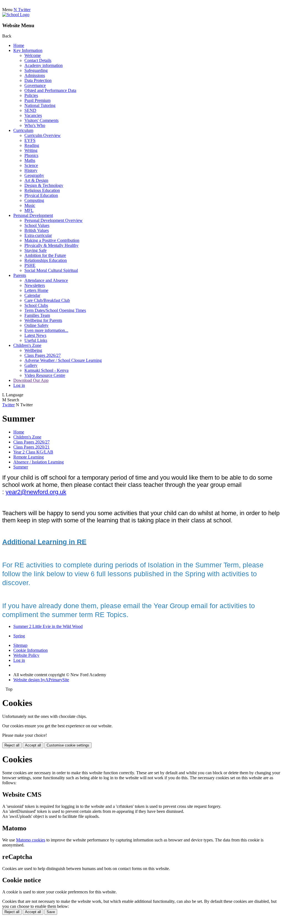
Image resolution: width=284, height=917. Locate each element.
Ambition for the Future (45, 255)
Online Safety (36, 325)
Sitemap (20, 645)
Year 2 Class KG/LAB (33, 452)
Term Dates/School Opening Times (55, 310)
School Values (36, 225)
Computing (34, 200)
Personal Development (33, 215)
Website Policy (26, 655)
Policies (31, 95)
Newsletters (34, 285)
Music (29, 205)
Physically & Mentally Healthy (51, 245)
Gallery (30, 365)
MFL (29, 210)
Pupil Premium (37, 100)
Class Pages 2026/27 (42, 355)
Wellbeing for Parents (43, 320)
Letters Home (36, 290)
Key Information (27, 50)
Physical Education (41, 195)
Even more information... (46, 330)
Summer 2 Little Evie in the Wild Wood (48, 626)
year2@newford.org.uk (36, 491)
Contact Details (37, 60)
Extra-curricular (38, 235)
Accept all (33, 745)
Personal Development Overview (53, 220)
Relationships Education (45, 260)
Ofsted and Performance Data (50, 90)
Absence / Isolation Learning (38, 462)
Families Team (37, 315)
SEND (30, 110)
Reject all (11, 745)
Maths (29, 160)
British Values (36, 230)
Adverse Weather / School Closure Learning (63, 360)
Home (18, 45)
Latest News (35, 335)
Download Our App (31, 380)
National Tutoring (39, 105)
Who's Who (34, 125)
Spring (19, 635)
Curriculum (23, 130)
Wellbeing (33, 350)
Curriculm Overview (42, 135)
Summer (20, 467)
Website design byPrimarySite (41, 679)
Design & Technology (43, 185)
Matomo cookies (30, 840)
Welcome (32, 55)
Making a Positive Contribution (51, 240)
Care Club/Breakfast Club (47, 300)
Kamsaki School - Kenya (46, 370)
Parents (19, 275)
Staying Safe (35, 250)
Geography (34, 175)
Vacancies (33, 115)
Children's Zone (27, 345)
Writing (30, 150)
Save (51, 912)
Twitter (8, 404)
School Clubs (36, 305)
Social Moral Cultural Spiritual (51, 270)
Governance (35, 85)
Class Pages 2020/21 (31, 447)
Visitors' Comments (41, 120)
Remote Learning (28, 457)
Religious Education (42, 190)
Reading (31, 145)
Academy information (43, 65)
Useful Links (35, 340)
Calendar (32, 295)
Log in (19, 385)
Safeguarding (36, 70)
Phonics (31, 155)
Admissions (34, 75)
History (30, 170)
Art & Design (36, 180)
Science (31, 165)
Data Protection (38, 80)
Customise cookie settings (68, 745)
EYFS (30, 140)
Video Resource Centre (44, 375)
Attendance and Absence (46, 280)
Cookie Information (30, 650)
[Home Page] (15, 14)
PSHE (30, 265)
